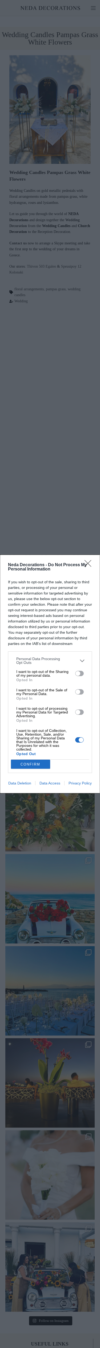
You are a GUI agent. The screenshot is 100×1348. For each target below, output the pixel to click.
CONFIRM (30, 764)
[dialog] (50, 674)
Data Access (49, 783)
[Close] (90, 565)
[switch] (79, 673)
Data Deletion (19, 783)
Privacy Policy (80, 783)
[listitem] (50, 660)
